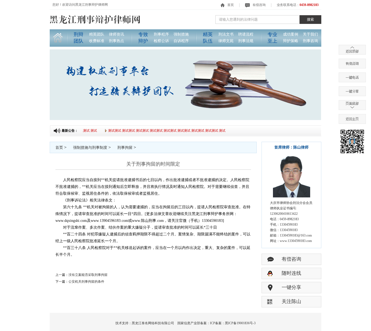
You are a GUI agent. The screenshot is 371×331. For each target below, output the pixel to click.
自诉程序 (181, 41)
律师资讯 (116, 34)
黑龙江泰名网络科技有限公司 (153, 323)
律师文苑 (226, 41)
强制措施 (181, 34)
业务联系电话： (298, 5)
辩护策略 (290, 41)
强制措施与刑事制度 (90, 148)
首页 (230, 5)
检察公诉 (161, 41)
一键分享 (291, 287)
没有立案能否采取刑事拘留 (88, 275)
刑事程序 (161, 34)
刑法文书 (226, 34)
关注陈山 (291, 301)
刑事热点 (116, 41)
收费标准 (96, 41)
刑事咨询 (310, 41)
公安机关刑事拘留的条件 (86, 281)
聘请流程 (245, 34)
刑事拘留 (125, 148)
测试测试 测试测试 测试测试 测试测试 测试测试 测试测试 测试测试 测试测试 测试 (164, 131)
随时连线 (291, 273)
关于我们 (310, 34)
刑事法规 (245, 41)
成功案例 (290, 34)
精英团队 (96, 34)
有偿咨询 (259, 5)
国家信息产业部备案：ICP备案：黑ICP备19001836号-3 (216, 323)
